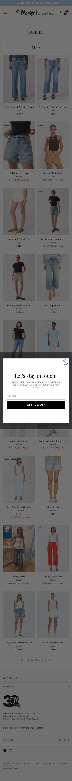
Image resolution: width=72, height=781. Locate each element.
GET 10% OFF (36, 405)
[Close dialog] (65, 362)
